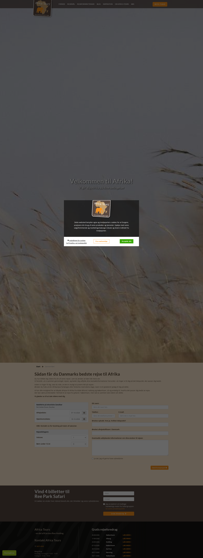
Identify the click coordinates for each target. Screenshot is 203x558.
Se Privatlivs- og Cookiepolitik (76, 243)
